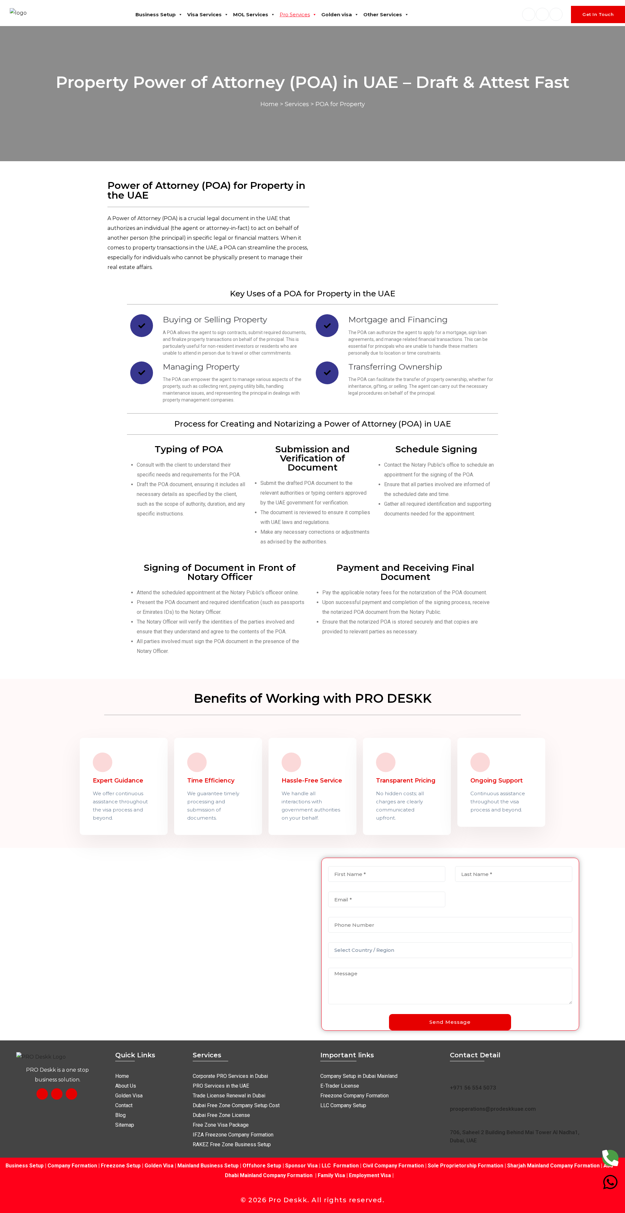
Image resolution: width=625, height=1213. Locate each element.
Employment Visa (370, 1175)
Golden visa (336, 14)
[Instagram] (56, 1094)
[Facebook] (42, 1094)
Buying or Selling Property (215, 319)
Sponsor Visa (301, 1166)
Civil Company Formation (393, 1166)
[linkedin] (542, 14)
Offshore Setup (262, 1166)
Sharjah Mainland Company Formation (553, 1166)
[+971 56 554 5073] (454, 1075)
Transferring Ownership (395, 367)
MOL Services (250, 14)
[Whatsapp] (610, 1182)
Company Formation (72, 1166)
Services (297, 104)
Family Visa (331, 1175)
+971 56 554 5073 (473, 1087)
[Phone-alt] (610, 1158)
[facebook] (528, 14)
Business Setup (155, 14)
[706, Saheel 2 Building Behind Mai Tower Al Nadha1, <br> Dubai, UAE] (454, 1121)
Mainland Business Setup (208, 1166)
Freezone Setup (120, 1166)
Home (269, 104)
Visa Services (204, 14)
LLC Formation (340, 1166)
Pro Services (295, 14)
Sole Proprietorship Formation (465, 1166)
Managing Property (201, 367)
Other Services (382, 14)
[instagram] (555, 14)
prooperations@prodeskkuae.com (493, 1109)
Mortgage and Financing (398, 319)
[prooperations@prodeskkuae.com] (454, 1097)
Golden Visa (159, 1166)
